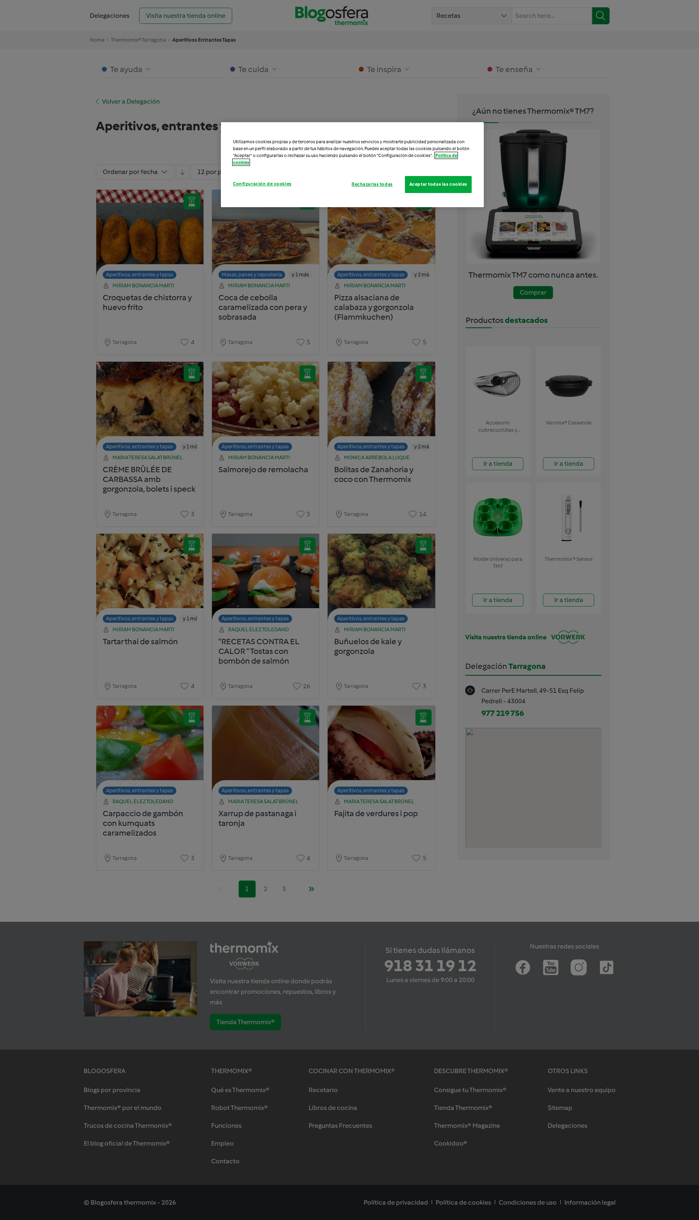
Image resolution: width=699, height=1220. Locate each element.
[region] (352, 164)
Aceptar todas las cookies (438, 184)
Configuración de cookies (262, 184)
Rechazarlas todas (372, 184)
